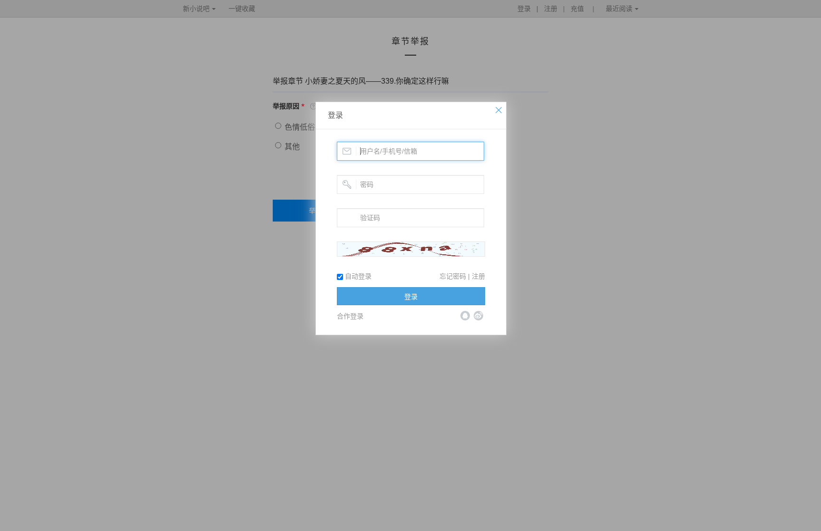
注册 (478, 276)
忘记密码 (452, 276)
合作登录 (350, 316)
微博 (478, 315)
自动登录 (357, 276)
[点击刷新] (411, 249)
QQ (465, 315)
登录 (335, 115)
